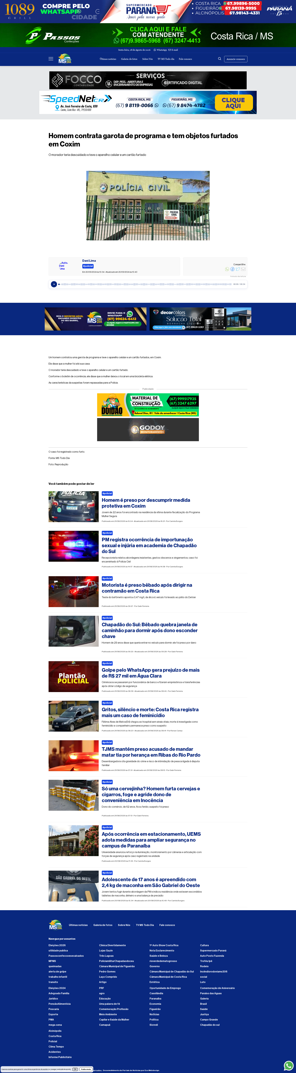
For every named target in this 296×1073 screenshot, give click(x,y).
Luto (203, 982)
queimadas (55, 966)
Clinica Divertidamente (112, 945)
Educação (105, 998)
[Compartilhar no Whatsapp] (227, 271)
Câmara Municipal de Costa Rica (168, 977)
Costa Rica (55, 1036)
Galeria (204, 998)
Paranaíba (155, 998)
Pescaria (54, 1009)
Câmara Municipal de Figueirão (117, 966)
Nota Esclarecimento (162, 950)
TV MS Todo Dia (145, 925)
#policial (107, 493)
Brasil (203, 1004)
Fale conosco (185, 59)
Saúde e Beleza (159, 956)
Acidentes (55, 1052)
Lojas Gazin (106, 950)
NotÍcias (154, 1014)
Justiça (204, 1014)
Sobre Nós (147, 59)
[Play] (54, 284)
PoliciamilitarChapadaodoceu (116, 961)
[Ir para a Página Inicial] (65, 59)
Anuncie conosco (236, 59)
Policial (53, 1041)
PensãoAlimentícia (60, 1004)
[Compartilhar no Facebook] (232, 271)
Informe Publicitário (60, 1057)
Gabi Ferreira (143, 606)
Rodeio (204, 966)
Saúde (204, 1009)
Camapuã (104, 1025)
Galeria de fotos (129, 59)
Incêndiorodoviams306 (213, 971)
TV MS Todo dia (166, 59)
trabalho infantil (58, 977)
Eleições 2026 (57, 945)
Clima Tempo (56, 1047)
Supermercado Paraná (213, 950)
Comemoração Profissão (113, 1009)
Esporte (53, 1014)
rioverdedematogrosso (163, 961)
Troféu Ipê (206, 961)
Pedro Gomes (107, 971)
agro (102, 993)
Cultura (204, 945)
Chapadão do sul (210, 1025)
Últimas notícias (108, 59)
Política (154, 1019)
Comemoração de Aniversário (217, 988)
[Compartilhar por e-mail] (243, 271)
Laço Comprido (108, 977)
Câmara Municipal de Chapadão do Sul (172, 971)
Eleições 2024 (57, 988)
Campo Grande (209, 1019)
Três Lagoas (106, 956)
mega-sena (55, 1025)
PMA (51, 1019)
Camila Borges (176, 521)
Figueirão (155, 1009)
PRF (101, 988)
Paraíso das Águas (211, 993)
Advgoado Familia (59, 993)
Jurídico (53, 998)
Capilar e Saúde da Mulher (114, 1019)
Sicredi (154, 1025)
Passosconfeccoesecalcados (66, 956)
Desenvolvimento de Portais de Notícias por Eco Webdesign (131, 1070)
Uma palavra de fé (109, 1004)
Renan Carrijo (177, 731)
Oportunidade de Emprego (165, 988)
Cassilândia (156, 993)
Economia (155, 1004)
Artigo (103, 982)
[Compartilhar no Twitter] (237, 271)
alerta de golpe (57, 971)
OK (75, 1069)
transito (53, 982)
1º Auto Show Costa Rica (164, 945)
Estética (155, 982)
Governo (155, 966)
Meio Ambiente (108, 1014)
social (203, 977)
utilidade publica (58, 950)
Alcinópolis (55, 1031)
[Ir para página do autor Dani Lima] (64, 266)
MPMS (52, 961)
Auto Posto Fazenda (212, 956)
